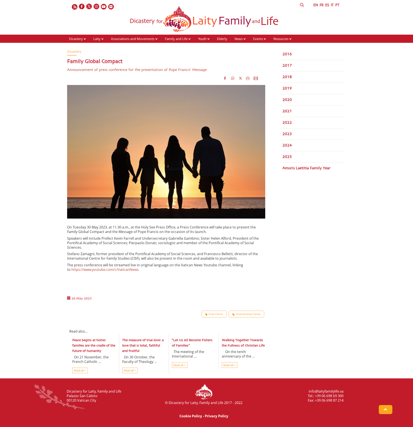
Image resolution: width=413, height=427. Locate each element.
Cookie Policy (190, 416)
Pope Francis (216, 314)
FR (322, 5)
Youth (202, 39)
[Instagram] (97, 7)
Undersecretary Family (248, 314)
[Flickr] (111, 7)
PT (337, 5)
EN (315, 5)
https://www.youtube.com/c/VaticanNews (105, 269)
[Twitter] (89, 7)
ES (327, 5)
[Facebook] (82, 7)
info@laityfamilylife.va (326, 391)
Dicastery (76, 39)
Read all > (79, 370)
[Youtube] (104, 7)
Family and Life (176, 39)
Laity (96, 39)
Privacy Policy (216, 416)
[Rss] (75, 7)
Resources (280, 39)
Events (258, 39)
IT (332, 5)
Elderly (222, 39)
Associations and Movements (132, 39)
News (238, 39)
